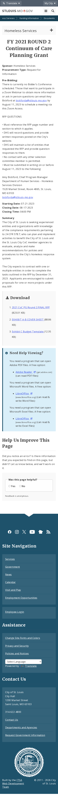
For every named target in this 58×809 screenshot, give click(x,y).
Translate (31, 666)
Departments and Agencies (21, 727)
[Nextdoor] (40, 532)
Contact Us (11, 719)
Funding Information (29, 18)
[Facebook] (9, 532)
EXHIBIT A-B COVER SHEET (28, 319)
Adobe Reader (24, 372)
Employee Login (14, 611)
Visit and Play (13, 590)
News (8, 574)
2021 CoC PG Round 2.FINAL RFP (31, 307)
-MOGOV (17, 11)
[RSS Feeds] (48, 532)
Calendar (10, 582)
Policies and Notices (17, 653)
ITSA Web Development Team (13, 783)
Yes (13, 486)
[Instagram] (17, 532)
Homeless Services (21, 30)
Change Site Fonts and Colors (22, 638)
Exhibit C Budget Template (28, 331)
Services (10, 559)
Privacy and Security (17, 645)
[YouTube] (32, 532)
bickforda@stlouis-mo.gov (31, 100)
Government (12, 566)
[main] (29, 265)
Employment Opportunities (21, 597)
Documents (49, 18)
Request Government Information (25, 735)
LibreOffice (22, 393)
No (23, 486)
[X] (24, 532)
